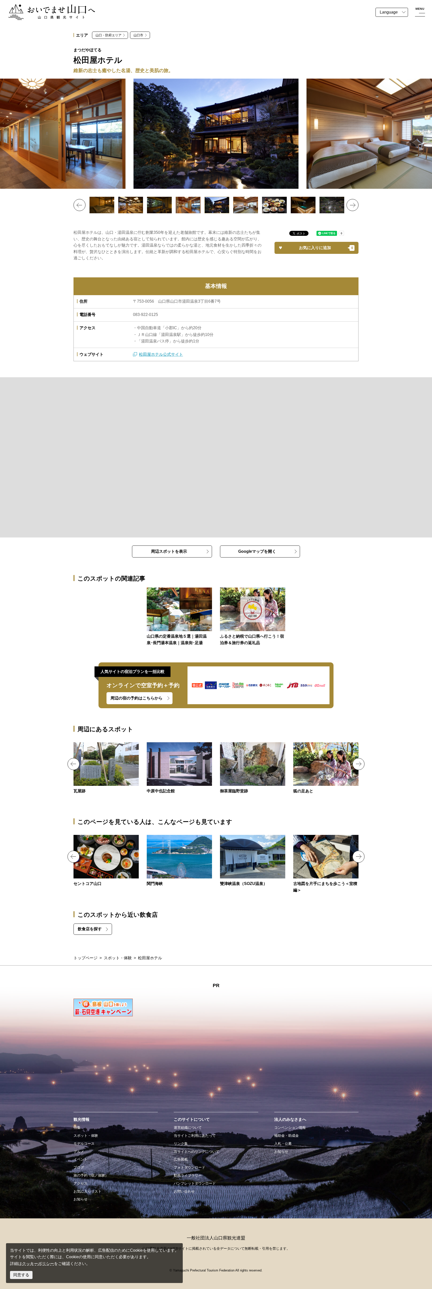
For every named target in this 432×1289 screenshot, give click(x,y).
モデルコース (84, 1144)
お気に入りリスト (88, 1191)
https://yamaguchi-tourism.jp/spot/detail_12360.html (179, 768)
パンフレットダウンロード (195, 1183)
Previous (80, 205)
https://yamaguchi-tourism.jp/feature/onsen (179, 617)
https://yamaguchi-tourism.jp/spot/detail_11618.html (252, 861)
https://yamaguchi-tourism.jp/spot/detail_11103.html (179, 861)
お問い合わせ (184, 1191)
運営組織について (188, 1128)
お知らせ (81, 1199)
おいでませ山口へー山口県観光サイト (42, 7)
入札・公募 (283, 1144)
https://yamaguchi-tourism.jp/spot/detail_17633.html (325, 864)
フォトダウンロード (189, 1167)
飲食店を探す (90, 929)
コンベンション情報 (290, 1128)
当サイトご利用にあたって (195, 1136)
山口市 (138, 35)
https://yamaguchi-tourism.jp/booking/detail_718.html (106, 861)
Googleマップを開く (257, 551)
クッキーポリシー (38, 1263)
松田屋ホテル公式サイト (161, 354)
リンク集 (181, 1144)
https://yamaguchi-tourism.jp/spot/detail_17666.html (325, 768)
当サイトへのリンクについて (196, 1152)
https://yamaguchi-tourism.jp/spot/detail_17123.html (252, 768)
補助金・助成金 (286, 1136)
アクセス (81, 1183)
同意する (21, 1275)
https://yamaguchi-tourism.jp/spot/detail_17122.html (106, 768)
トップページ (86, 958)
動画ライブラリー (188, 1175)
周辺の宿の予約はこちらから (136, 698)
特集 (77, 1128)
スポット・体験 (118, 958)
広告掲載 (181, 1159)
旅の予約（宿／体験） (91, 1175)
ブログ (79, 1167)
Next (352, 205)
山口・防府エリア (109, 35)
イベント (81, 1159)
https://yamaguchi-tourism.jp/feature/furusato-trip (252, 617)
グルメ (79, 1152)
